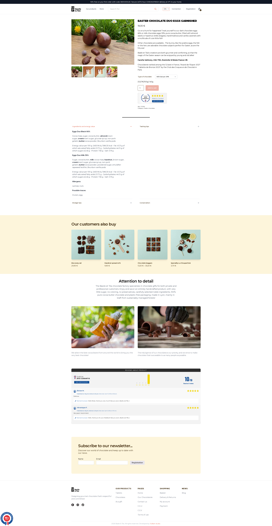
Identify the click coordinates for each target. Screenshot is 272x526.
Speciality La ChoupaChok (181, 263)
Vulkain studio (155, 524)
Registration (191, 9)
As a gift (119, 502)
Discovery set (76, 263)
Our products (91, 9)
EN (165, 9)
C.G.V (140, 510)
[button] (73, 21)
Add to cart (152, 88)
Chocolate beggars (145, 263)
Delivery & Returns (168, 497)
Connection (176, 9)
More (102, 9)
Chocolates (120, 497)
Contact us (142, 502)
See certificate (82, 382)
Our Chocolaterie (145, 497)
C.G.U (140, 506)
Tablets (119, 493)
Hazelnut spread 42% (113, 263)
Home (140, 493)
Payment (164, 506)
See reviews (157, 101)
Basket (163, 493)
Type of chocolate (145, 77)
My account (165, 502)
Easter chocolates (149, 108)
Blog (184, 493)
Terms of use (143, 515)
